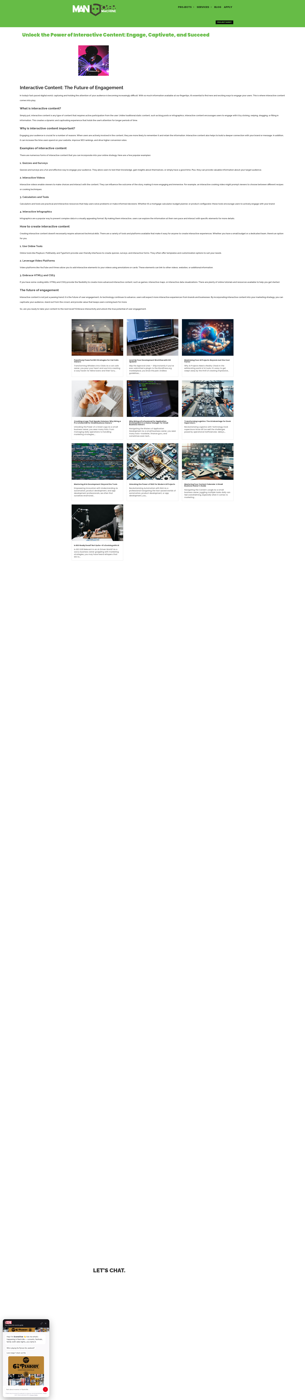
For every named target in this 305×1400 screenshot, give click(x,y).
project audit (224, 22)
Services (203, 7)
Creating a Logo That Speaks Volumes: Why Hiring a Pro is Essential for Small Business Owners (97, 422)
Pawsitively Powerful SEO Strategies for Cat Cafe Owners (96, 361)
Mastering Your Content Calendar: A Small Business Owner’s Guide (203, 485)
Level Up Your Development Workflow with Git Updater (150, 361)
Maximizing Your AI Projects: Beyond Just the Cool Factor (207, 361)
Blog (217, 7)
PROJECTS (185, 7)
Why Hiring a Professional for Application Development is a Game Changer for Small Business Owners (148, 423)
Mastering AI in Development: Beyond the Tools (95, 484)
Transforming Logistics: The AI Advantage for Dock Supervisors (207, 422)
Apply (228, 7)
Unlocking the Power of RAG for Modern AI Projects (152, 484)
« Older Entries (78, 566)
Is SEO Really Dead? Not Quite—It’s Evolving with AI (96, 545)
